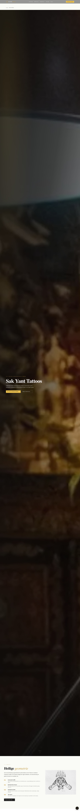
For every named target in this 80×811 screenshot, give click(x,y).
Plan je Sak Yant (9, 799)
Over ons (31, 1)
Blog (52, 1)
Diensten (42, 1)
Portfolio (36, 1)
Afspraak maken (70, 1)
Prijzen (47, 1)
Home (7, 7)
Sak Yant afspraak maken (13, 391)
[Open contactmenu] (77, 808)
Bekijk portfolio (27, 391)
